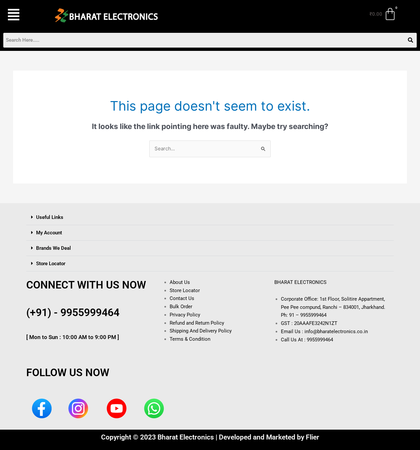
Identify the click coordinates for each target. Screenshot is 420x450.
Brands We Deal (53, 248)
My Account (49, 233)
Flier (312, 437)
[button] (22, 14)
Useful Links (49, 217)
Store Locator (50, 264)
